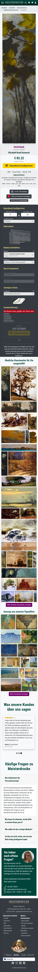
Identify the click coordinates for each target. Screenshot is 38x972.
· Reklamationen (7, 931)
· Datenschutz (7, 926)
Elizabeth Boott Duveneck (11, 10)
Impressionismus (22, 8)
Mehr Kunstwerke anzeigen (19, 694)
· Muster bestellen (26, 936)
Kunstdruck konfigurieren (20, 165)
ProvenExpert (14, 744)
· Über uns (6, 933)
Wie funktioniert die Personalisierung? (12, 779)
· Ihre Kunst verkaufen (27, 923)
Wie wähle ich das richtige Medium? (18, 829)
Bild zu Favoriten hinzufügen (20, 196)
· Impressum (6, 921)
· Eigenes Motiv (25, 921)
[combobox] (19, 221)
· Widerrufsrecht (7, 928)
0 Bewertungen (23, 200)
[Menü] (2, 3)
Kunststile (12, 8)
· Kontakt (5, 918)
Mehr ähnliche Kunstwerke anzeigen (19, 605)
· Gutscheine (24, 933)
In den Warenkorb (20, 333)
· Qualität (23, 926)
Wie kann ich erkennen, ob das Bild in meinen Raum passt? (18, 820)
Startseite (4, 8)
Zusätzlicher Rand (8, 219)
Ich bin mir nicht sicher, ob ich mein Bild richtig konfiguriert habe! (18, 838)
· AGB (4, 923)
